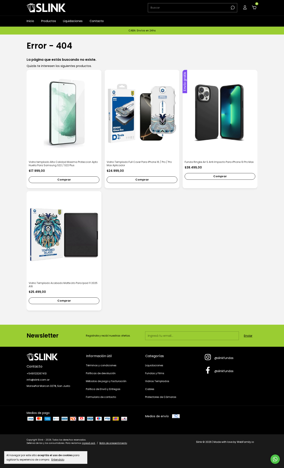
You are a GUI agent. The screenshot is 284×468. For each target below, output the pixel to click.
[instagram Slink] (207, 357)
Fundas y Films (154, 373)
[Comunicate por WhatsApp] (275, 459)
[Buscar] (232, 8)
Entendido (57, 459)
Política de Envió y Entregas (103, 389)
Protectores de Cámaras (160, 397)
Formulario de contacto (101, 397)
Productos (48, 21)
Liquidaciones (73, 21)
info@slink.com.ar (38, 379)
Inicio (30, 21)
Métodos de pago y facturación (106, 381)
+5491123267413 (37, 373)
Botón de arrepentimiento (113, 443)
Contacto (97, 21)
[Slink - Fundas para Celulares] (53, 357)
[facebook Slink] (207, 370)
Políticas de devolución (101, 373)
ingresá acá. (88, 443)
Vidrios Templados (157, 381)
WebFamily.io (245, 442)
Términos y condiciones (101, 365)
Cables (149, 389)
